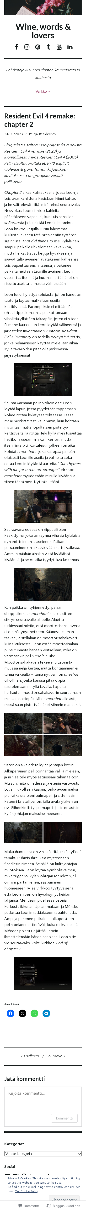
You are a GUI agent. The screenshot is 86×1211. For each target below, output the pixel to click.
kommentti (64, 1118)
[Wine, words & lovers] (43, 7)
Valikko (41, 91)
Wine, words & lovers (43, 30)
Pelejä (33, 134)
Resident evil (48, 134)
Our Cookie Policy (26, 1191)
